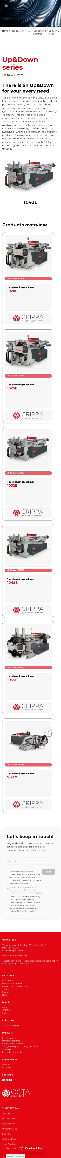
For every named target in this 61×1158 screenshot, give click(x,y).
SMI (4, 1013)
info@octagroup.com (12, 950)
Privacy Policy (8, 1118)
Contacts (6, 1067)
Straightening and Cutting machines (20, 1046)
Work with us (8, 1064)
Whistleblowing (9, 1129)
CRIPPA (26, 31)
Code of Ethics (9, 1139)
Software (6, 1049)
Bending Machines (11, 1041)
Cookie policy (8, 1124)
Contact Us (33, 1148)
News (4, 995)
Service (5, 989)
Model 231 (6, 1134)
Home (5, 31)
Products (15, 31)
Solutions (6, 992)
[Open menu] (6, 5)
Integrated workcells (11, 1052)
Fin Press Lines (9, 1038)
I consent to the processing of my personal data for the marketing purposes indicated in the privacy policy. (26, 890)
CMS (4, 1007)
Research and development (15, 986)
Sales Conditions (10, 1144)
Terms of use (8, 1113)
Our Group (7, 980)
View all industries (10, 1025)
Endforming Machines (12, 1043)
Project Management (12, 983)
